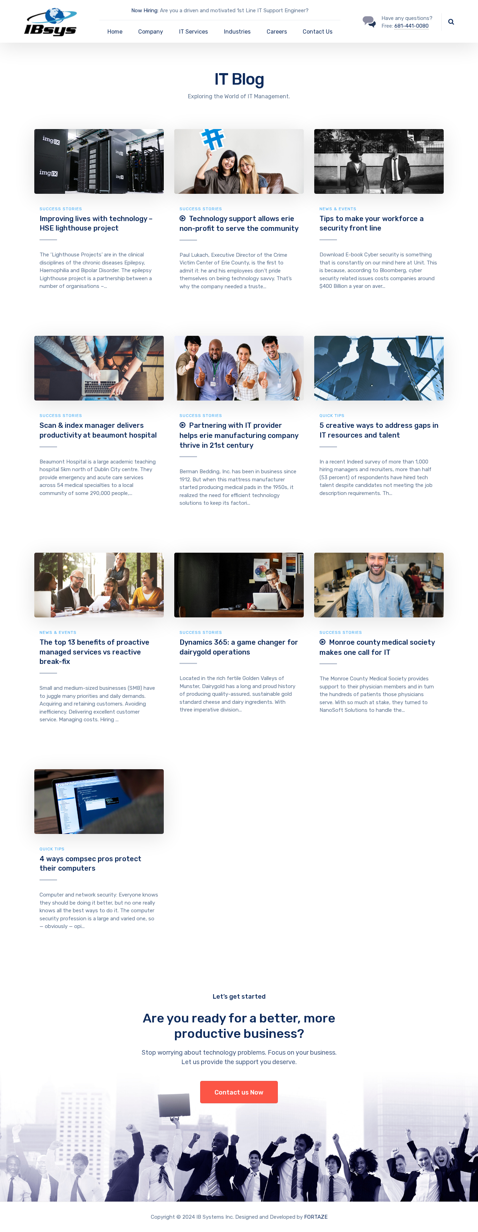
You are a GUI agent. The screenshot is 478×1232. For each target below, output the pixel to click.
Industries (237, 31)
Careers (277, 31)
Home (114, 31)
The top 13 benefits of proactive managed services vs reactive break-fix (94, 652)
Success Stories (61, 208)
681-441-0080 (411, 26)
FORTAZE (316, 1217)
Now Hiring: (145, 10)
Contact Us (317, 31)
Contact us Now (239, 1092)
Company (150, 31)
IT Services (193, 31)
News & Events (338, 208)
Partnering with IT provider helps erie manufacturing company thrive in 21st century (239, 435)
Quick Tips (332, 415)
